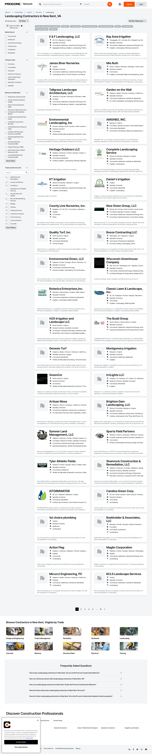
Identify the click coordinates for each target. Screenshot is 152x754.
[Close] (38, 720)
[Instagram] (141, 749)
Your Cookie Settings (21, 747)
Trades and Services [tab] (42, 720)
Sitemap (78, 748)
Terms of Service (48, 748)
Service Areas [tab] (57, 720)
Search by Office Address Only (15, 27)
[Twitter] (137, 749)
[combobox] (94, 4)
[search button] (109, 4)
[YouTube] (146, 749)
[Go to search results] (26, 172)
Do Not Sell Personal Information (64, 748)
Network (27, 4)
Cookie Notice (29, 738)
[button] (6, 36)
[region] (21, 735)
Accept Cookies (21, 742)
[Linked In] (129, 749)
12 (100, 609)
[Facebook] (133, 749)
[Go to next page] (104, 609)
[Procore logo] (12, 4)
